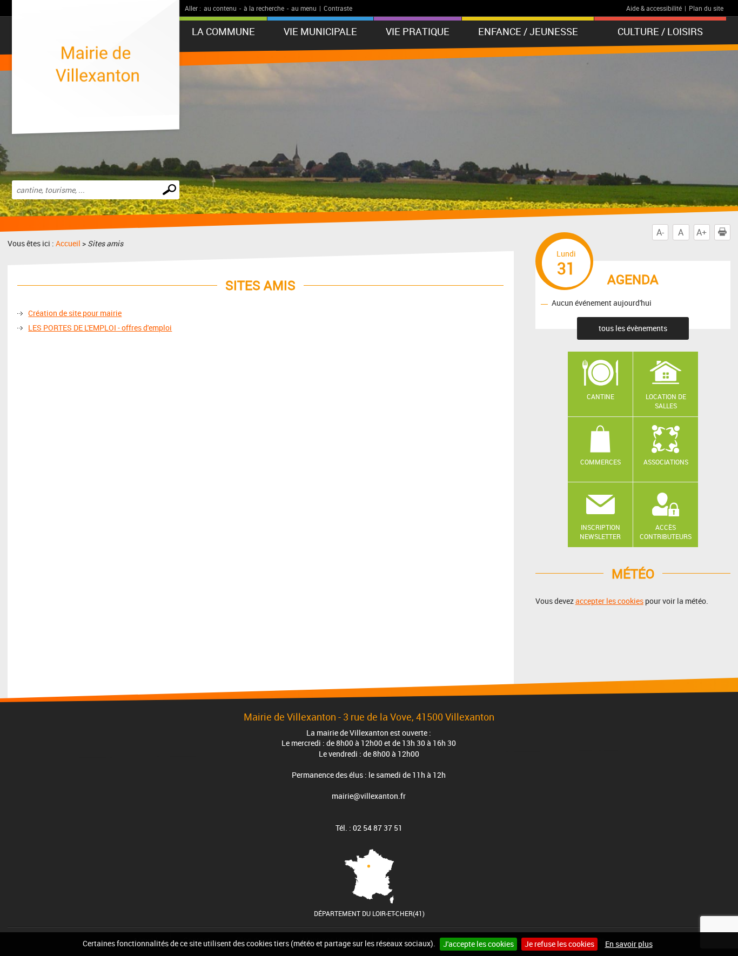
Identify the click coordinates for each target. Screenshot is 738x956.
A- (660, 232)
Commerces (600, 461)
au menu (304, 8)
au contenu (220, 8)
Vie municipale (320, 31)
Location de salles (666, 401)
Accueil (68, 243)
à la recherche (264, 8)
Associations (665, 461)
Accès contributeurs (666, 532)
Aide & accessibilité (654, 8)
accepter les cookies (609, 601)
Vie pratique (417, 31)
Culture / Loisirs (660, 31)
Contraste (338, 8)
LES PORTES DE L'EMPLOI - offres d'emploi (100, 327)
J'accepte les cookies (478, 944)
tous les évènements (633, 328)
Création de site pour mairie (75, 313)
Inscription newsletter (600, 532)
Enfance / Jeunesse (528, 31)
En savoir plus (629, 944)
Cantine (600, 396)
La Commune (223, 31)
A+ (701, 232)
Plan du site (706, 8)
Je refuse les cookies (559, 944)
